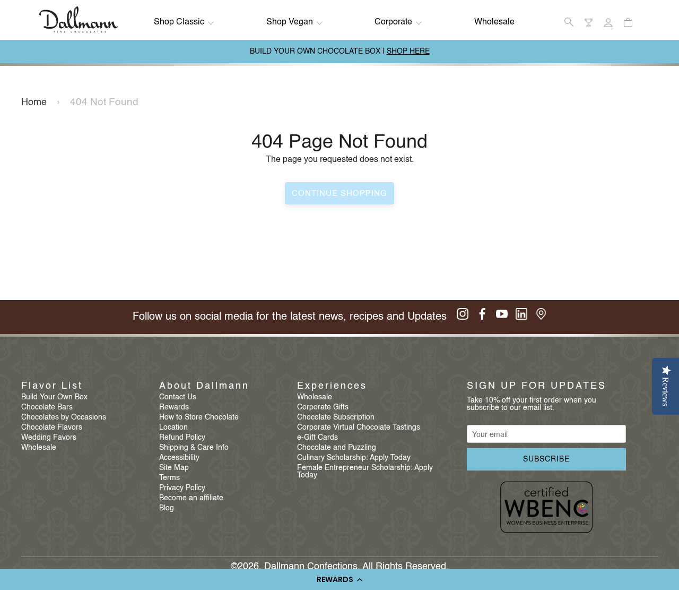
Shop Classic (179, 22)
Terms (169, 478)
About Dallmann (204, 386)
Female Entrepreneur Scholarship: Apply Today (365, 471)
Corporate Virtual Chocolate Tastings (358, 427)
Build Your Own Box (54, 397)
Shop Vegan (289, 22)
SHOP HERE (408, 51)
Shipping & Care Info (194, 447)
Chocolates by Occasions (63, 417)
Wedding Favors (48, 437)
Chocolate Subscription (336, 417)
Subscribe (546, 459)
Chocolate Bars (47, 407)
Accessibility (179, 457)
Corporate (393, 22)
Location (173, 427)
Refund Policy (182, 437)
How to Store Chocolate (199, 417)
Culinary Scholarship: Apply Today (354, 457)
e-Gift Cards (317, 437)
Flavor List (52, 386)
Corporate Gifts (323, 407)
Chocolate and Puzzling (336, 447)
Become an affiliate (191, 498)
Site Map (174, 468)
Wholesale (494, 22)
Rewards (174, 407)
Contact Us (177, 397)
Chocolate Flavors (51, 427)
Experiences (332, 386)
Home (34, 102)
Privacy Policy (182, 488)
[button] (339, 579)
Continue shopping (339, 194)
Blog (166, 508)
